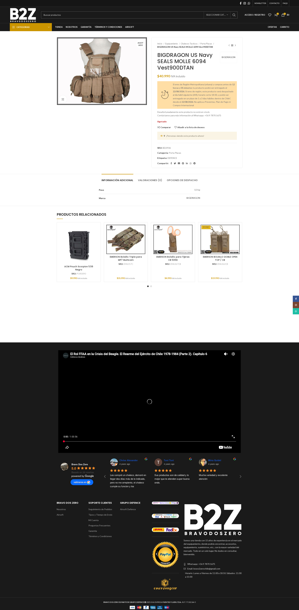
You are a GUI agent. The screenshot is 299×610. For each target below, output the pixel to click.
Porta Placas (206, 43)
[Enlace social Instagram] (244, 3)
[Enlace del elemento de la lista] (213, 564)
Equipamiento (171, 43)
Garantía (92, 531)
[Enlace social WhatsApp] (249, 3)
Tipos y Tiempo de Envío (100, 514)
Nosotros (61, 509)
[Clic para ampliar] (63, 99)
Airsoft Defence (128, 509)
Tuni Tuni (169, 460)
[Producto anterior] (229, 45)
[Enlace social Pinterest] (183, 163)
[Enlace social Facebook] (240, 3)
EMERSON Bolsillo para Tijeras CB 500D (173, 258)
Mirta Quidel (214, 460)
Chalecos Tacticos (189, 43)
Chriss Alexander (128, 460)
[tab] (117, 178)
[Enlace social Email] (179, 163)
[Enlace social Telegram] (194, 163)
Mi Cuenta (93, 520)
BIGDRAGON (228, 57)
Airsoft (60, 514)
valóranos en (80, 482)
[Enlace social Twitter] (175, 163)
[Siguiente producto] (235, 45)
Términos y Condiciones (100, 536)
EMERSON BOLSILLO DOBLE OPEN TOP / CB (220, 258)
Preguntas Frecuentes (99, 525)
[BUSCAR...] (234, 15)
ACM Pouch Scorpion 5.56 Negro (78, 268)
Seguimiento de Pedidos (100, 509)
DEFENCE (172, 158)
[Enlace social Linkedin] (187, 163)
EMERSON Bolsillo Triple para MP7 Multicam (126, 258)
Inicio (160, 43)
